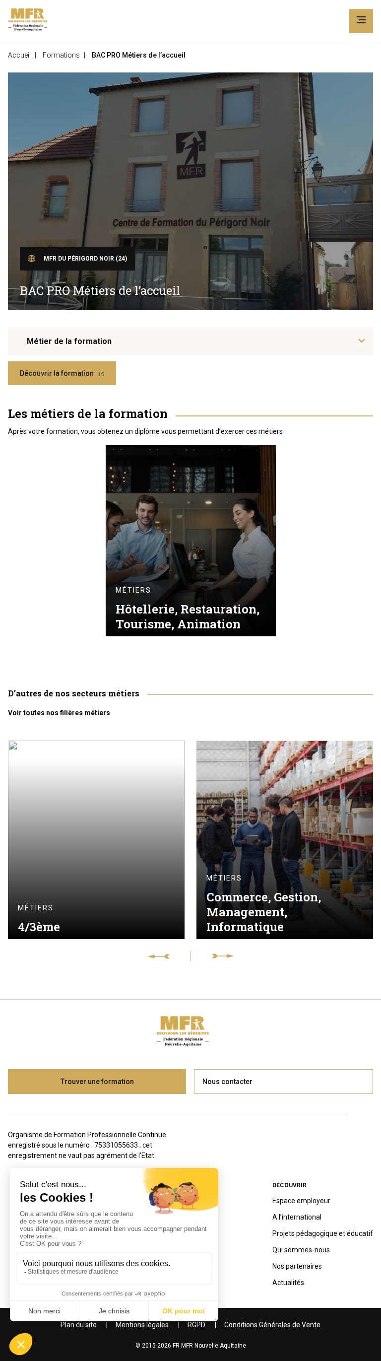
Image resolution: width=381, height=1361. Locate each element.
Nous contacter (227, 1082)
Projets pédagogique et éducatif (322, 1233)
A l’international (296, 1217)
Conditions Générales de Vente (272, 1325)
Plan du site (79, 1325)
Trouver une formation (97, 1082)
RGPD (196, 1325)
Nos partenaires (297, 1266)
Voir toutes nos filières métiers (59, 713)
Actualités (288, 1283)
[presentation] (169, 956)
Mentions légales (142, 1325)
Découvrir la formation (57, 373)
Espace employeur (301, 1201)
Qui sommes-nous (301, 1250)
